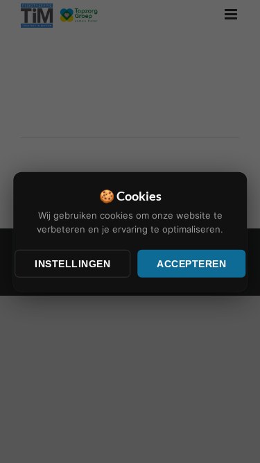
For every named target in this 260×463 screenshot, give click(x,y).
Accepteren (191, 263)
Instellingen (72, 263)
